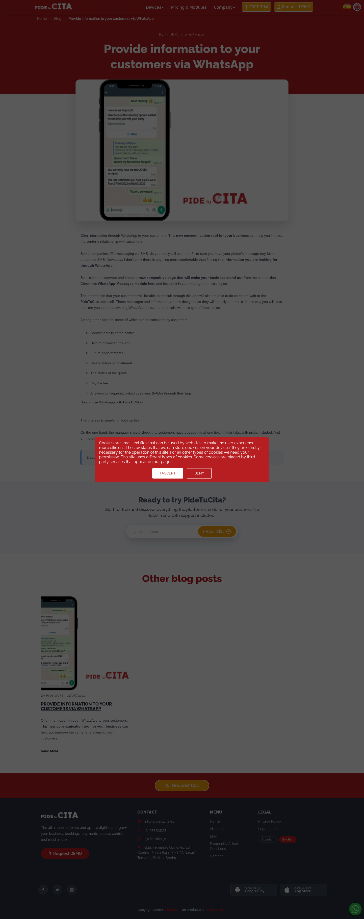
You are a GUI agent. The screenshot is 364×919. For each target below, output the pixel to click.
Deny (199, 473)
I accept (168, 473)
